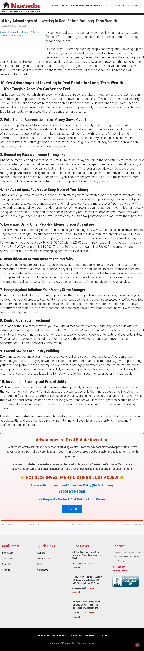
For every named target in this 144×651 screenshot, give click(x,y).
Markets (41, 553)
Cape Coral (7, 558)
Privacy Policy (59, 635)
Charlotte (6, 564)
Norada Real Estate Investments (21, 6)
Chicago (6, 570)
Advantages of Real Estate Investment (126, 525)
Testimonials (75, 635)
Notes (40, 564)
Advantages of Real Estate (95, 525)
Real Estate (16, 525)
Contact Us (42, 570)
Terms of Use (43, 635)
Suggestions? (91, 635)
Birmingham (8, 553)
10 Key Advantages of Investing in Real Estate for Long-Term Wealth (58, 20)
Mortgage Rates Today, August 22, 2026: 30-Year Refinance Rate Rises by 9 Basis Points (86, 605)
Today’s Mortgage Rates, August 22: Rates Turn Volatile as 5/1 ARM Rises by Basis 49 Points (87, 580)
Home (104, 635)
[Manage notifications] (137, 645)
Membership (43, 558)
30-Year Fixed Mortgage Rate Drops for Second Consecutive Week (86, 555)
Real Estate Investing (32, 525)
